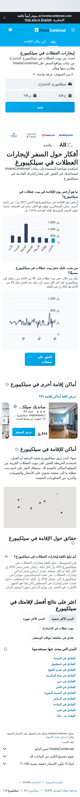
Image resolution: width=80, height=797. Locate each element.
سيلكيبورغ (34, 790)
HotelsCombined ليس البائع (54, 748)
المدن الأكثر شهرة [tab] (34, 619)
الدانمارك (36, 782)
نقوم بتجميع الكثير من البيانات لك (52, 756)
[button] (4, 17)
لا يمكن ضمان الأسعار (57, 736)
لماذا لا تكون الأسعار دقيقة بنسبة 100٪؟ (47, 763)
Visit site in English (38, 20)
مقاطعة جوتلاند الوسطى (65, 790)
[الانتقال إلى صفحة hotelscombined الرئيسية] (50, 30)
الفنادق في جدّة (66, 716)
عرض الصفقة (24, 432)
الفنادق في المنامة (64, 704)
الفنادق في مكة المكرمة (60, 675)
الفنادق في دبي (66, 681)
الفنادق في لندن (66, 710)
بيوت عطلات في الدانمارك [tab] (58, 628)
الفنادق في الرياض (64, 698)
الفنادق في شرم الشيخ (61, 669)
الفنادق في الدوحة (64, 658)
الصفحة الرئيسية (54, 782)
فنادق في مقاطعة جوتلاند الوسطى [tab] (53, 637)
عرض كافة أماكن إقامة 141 (57, 396)
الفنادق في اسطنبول (63, 664)
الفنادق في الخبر (65, 687)
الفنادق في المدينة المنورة (60, 692)
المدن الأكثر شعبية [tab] (63, 619)
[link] (40, 359)
